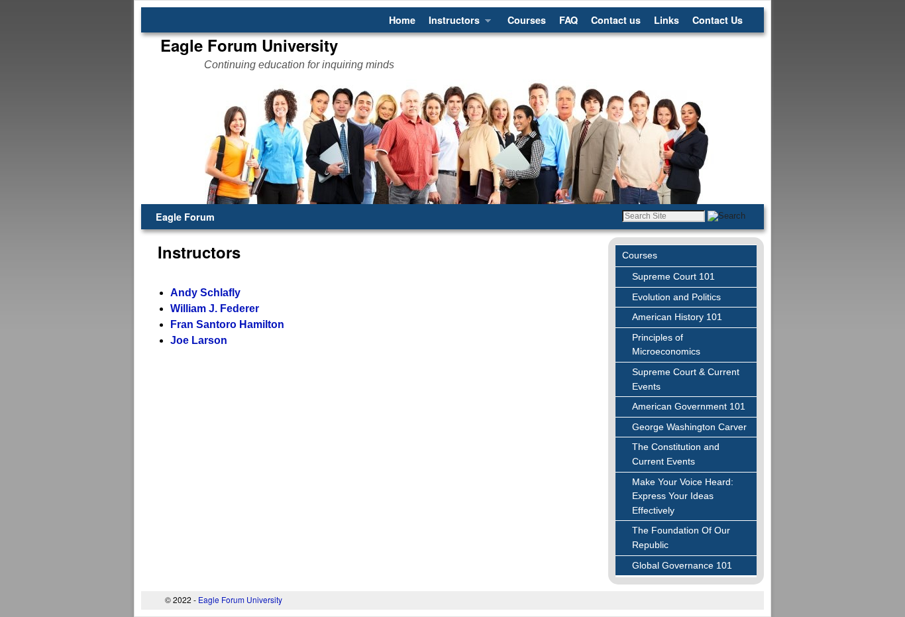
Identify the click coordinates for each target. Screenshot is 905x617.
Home (402, 20)
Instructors (451, 22)
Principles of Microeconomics (666, 344)
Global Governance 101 (682, 565)
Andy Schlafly (205, 292)
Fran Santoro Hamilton (227, 324)
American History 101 (677, 316)
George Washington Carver (689, 426)
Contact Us (717, 20)
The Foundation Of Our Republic (681, 537)
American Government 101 (688, 406)
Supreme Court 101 (673, 276)
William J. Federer (214, 308)
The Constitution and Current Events (675, 454)
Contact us (616, 20)
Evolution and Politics (676, 297)
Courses (526, 20)
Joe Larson (198, 340)
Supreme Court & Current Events (685, 379)
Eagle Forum (185, 216)
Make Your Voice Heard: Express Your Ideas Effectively (682, 496)
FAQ (568, 20)
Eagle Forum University (249, 45)
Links (666, 20)
